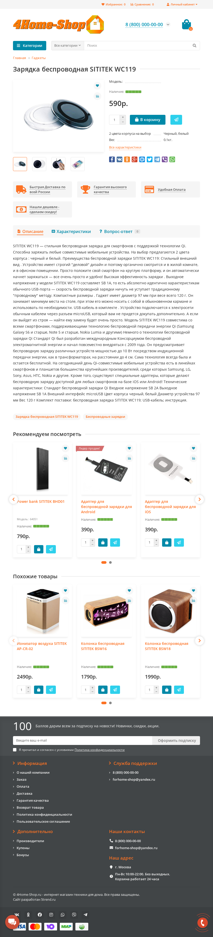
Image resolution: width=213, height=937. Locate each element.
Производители (30, 841)
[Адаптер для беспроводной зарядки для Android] (106, 469)
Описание (32, 231)
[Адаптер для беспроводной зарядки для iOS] (170, 469)
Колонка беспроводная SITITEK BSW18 (166, 646)
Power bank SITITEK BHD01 (41, 501)
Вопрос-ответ (121, 231)
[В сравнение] (97, 96)
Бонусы (23, 855)
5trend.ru (48, 899)
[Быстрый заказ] (176, 120)
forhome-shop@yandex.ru (134, 779)
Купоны (23, 848)
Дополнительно (35, 831)
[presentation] (13, 499)
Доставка (24, 793)
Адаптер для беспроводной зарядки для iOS (170, 506)
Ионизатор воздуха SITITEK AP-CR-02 (42, 646)
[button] (103, 562)
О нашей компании (33, 772)
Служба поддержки (135, 763)
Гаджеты (39, 57)
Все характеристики (125, 147)
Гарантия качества (33, 800)
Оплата (23, 786)
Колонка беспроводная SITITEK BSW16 (102, 646)
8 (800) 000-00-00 (125, 772)
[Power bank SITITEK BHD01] (42, 469)
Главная (19, 57)
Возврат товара (30, 807)
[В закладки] (97, 86)
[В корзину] (38, 549)
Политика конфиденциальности (44, 814)
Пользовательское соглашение (43, 821)
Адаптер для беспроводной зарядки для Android (106, 506)
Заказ (21, 779)
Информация (32, 763)
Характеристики (74, 231)
